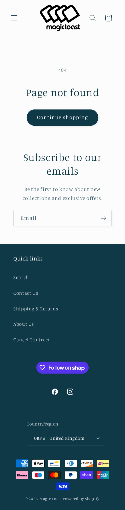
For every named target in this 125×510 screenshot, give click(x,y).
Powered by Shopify (81, 498)
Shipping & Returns (35, 308)
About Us (23, 324)
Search (21, 277)
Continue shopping (62, 117)
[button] (14, 18)
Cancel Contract (31, 339)
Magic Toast (51, 498)
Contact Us (25, 293)
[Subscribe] (103, 218)
